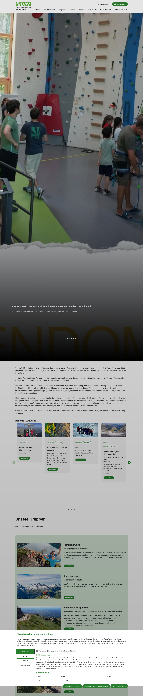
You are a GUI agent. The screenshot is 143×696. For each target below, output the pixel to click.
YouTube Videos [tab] (25, 665)
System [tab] (25, 656)
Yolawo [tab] (25, 661)
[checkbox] (81, 651)
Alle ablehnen (119, 686)
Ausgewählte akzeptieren (96, 686)
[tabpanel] (81, 666)
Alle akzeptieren (72, 686)
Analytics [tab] (25, 651)
